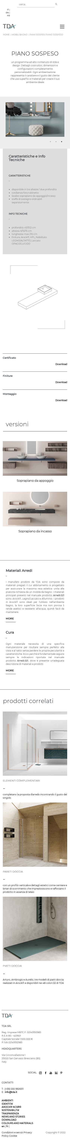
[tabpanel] (35, 121)
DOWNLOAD (9, 1119)
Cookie (13, 1135)
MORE (10, 618)
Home (6, 35)
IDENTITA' (7, 1103)
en (3, 1126)
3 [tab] (62, 142)
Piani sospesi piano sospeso (46, 35)
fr (7, 1126)
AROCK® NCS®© (11, 1107)
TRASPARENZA (10, 1113)
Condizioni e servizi (13, 1132)
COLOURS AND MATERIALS (17, 1123)
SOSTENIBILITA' (10, 1110)
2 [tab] (56, 142)
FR (8, 16)
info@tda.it (11, 1092)
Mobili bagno (19, 35)
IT (8, 10)
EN (7, 13)
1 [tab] (51, 142)
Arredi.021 (58, 595)
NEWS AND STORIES (13, 1116)
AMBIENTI (7, 1100)
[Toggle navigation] (62, 26)
